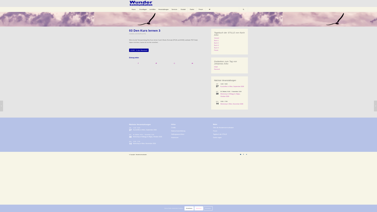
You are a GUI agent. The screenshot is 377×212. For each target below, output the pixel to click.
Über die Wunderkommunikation (223, 127)
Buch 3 (216, 45)
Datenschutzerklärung (178, 131)
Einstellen (208, 208)
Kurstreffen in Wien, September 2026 (232, 86)
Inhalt (216, 67)
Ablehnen (199, 208)
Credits (173, 127)
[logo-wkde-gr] (141, 3)
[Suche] (243, 9)
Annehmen (189, 208)
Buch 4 (216, 48)
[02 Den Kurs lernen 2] (1, 106)
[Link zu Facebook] (243, 154)
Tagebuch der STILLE (220, 134)
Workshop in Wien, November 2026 (231, 104)
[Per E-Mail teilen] (192, 63)
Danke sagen (217, 137)
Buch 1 (216, 40)
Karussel (217, 69)
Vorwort (216, 38)
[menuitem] (133, 9)
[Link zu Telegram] (246, 154)
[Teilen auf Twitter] (156, 63)
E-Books (131, 34)
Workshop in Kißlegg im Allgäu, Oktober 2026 (147, 137)
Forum (216, 50)
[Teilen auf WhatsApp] (174, 63)
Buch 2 (216, 43)
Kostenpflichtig (140, 34)
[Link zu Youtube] (240, 154)
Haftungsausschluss (177, 134)
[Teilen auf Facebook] (138, 63)
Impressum (174, 137)
